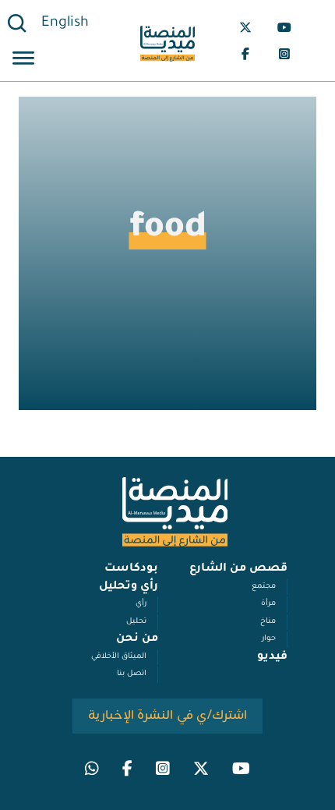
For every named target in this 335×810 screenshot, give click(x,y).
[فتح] (23, 60)
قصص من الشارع (238, 569)
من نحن (137, 639)
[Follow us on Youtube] (284, 27)
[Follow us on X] (245, 27)
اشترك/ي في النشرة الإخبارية (168, 716)
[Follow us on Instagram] (284, 54)
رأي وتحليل (128, 587)
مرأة (268, 604)
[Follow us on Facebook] (245, 54)
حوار (269, 639)
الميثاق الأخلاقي (118, 657)
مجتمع (264, 586)
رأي (141, 604)
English (65, 23)
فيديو (272, 657)
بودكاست (131, 569)
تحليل (136, 621)
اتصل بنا (131, 674)
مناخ (268, 621)
